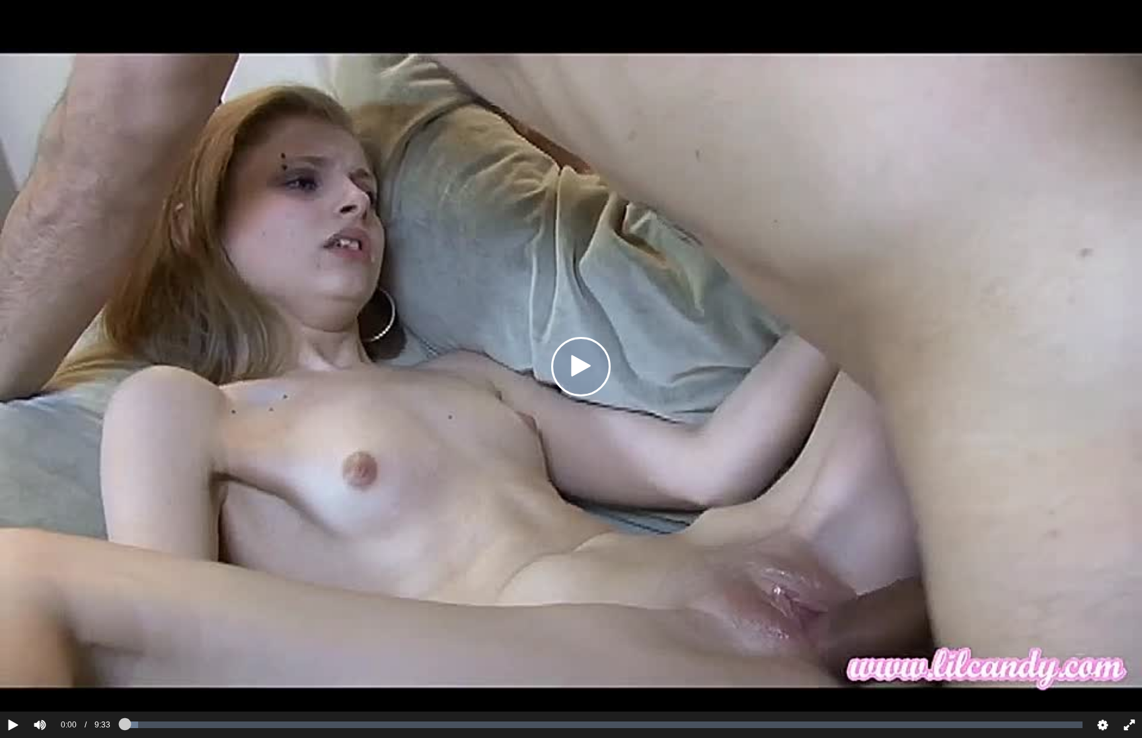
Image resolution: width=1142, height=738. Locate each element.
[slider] (62, 684)
